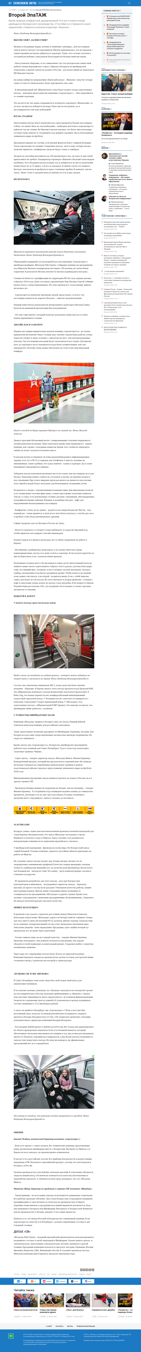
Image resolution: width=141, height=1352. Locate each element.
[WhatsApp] (93, 1270)
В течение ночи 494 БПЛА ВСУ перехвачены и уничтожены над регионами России (118, 18)
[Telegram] (87, 1270)
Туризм (94, 1316)
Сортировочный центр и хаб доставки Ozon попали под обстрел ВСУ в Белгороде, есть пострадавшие (118, 306)
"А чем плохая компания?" (114, 271)
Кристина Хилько (56, 10)
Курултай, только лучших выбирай (116, 94)
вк (21, 1281)
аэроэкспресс (32, 1274)
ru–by (76, 1281)
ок (35, 1281)
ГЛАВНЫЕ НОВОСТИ (111, 11)
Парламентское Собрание (113, 70)
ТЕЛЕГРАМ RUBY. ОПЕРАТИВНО (113, 216)
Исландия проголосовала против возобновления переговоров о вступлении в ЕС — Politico (117, 224)
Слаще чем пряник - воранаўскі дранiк (48, 1311)
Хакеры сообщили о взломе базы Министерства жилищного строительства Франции (117, 318)
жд (48, 1274)
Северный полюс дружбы (103, 1310)
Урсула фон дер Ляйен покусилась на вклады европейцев (117, 234)
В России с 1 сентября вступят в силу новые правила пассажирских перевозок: (118, 280)
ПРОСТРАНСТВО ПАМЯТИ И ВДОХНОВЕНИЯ (115, 328)
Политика (105, 109)
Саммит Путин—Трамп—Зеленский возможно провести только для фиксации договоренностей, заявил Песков (118, 292)
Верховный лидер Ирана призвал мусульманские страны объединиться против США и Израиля (117, 245)
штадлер (81, 1274)
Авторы (70, 1326)
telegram (62, 1281)
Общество (17, 1316)
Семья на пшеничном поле (25, 1310)
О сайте (49, 1326)
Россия (16, 1274)
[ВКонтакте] (81, 1270)
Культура (43, 1316)
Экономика (13, 9)
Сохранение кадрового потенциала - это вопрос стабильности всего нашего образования (120, 178)
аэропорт (42, 1274)
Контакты (59, 1326)
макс (90, 1281)
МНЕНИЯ (104, 148)
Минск (89, 1274)
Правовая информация (86, 1326)
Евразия (54, 1274)
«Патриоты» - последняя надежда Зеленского (129, 1311)
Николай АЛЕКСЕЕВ (42, 10)
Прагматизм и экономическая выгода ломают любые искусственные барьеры (119, 157)
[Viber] (90, 1270)
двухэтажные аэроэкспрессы (68, 1274)
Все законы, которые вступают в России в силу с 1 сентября (117, 36)
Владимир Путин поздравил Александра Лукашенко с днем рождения (118, 27)
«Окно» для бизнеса (75, 1310)
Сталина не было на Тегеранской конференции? (120, 197)
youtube (48, 1281)
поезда (23, 1274)
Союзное (69, 1316)
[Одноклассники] (84, 1270)
